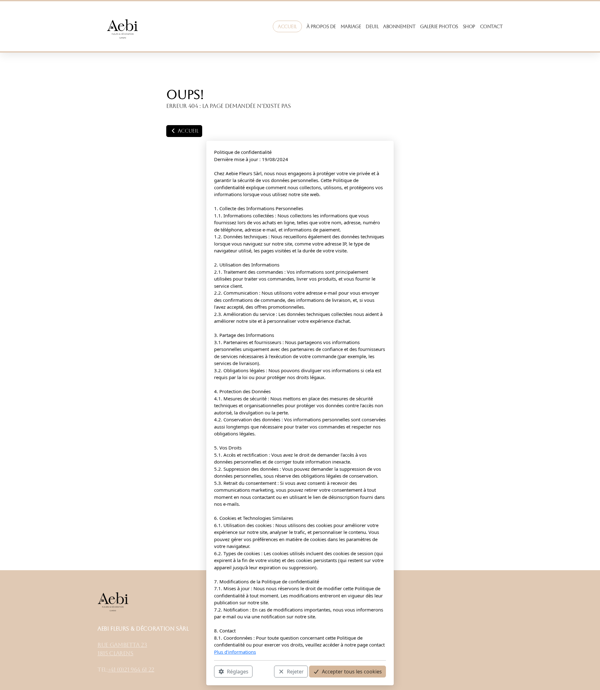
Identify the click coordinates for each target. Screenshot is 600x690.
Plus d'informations (235, 652)
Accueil (187, 131)
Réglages (237, 671)
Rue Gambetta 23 (122, 645)
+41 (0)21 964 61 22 (131, 670)
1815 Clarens (115, 653)
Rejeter (295, 671)
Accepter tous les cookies (352, 671)
